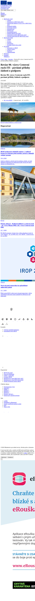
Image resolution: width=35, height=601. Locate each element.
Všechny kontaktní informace (11, 329)
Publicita (3, 148)
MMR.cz (7, 389)
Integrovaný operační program (11, 395)
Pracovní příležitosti (9, 374)
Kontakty (6, 55)
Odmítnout (3, 457)
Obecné (3, 282)
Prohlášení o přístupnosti (10, 402)
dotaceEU (7, 388)
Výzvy (9, 40)
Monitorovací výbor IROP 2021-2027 (13, 378)
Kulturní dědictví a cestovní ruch (13, 122)
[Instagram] (13, 336)
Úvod (2, 59)
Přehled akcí (10, 30)
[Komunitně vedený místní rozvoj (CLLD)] (3, 325)
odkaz (25, 453)
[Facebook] (5, 336)
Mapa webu (7, 406)
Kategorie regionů (11, 27)
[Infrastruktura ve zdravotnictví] (28, 321)
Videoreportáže (11, 52)
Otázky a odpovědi (9, 375)
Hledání (3, 13)
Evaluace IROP (8, 377)
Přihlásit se (3, 14)
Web (6, 59)
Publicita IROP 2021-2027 (14, 33)
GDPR (5, 401)
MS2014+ (7, 392)
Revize (2, 122)
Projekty (9, 42)
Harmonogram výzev (9, 387)
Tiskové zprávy (11, 49)
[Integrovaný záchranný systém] (7, 321)
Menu (2, 16)
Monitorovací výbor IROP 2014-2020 (13, 380)
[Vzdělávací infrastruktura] (19, 321)
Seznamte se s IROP (12, 48)
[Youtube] (9, 336)
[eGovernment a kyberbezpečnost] (3, 321)
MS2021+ (6, 53)
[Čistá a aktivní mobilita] (7, 325)
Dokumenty (10, 43)
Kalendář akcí (10, 29)
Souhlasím (10, 457)
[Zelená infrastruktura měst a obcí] (11, 321)
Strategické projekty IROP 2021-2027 (17, 35)
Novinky (10, 59)
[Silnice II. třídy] (15, 321)
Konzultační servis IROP (10, 331)
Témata (9, 20)
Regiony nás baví (9, 394)
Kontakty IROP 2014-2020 (14, 45)
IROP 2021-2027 (8, 19)
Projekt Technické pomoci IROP (12, 381)
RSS (5, 405)
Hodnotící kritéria (11, 26)
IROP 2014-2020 (8, 37)
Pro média (6, 46)
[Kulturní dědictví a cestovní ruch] (32, 321)
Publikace (9, 51)
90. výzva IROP (8, 100)
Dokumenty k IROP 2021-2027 (15, 22)
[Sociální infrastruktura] (24, 321)
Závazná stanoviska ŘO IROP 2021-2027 (18, 36)
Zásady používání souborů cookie (12, 404)
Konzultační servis (12, 32)
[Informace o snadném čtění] (19, 367)
